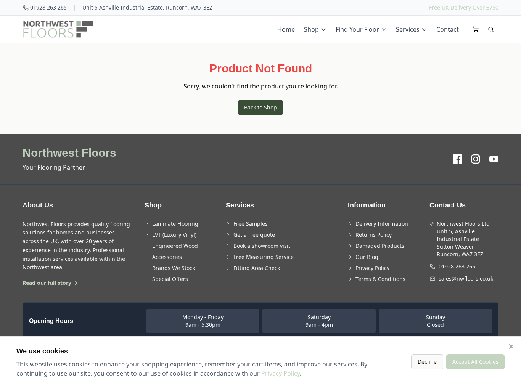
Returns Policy (373, 234)
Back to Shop (260, 107)
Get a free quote (254, 234)
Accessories (167, 256)
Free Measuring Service (263, 256)
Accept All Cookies (475, 361)
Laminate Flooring (175, 223)
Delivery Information (381, 223)
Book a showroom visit (261, 245)
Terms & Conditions (380, 279)
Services (408, 29)
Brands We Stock (173, 267)
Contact (447, 29)
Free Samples (250, 223)
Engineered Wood (175, 245)
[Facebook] (457, 159)
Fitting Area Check (256, 267)
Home (286, 29)
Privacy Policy (372, 267)
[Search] (490, 29)
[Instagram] (475, 159)
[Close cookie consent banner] (511, 346)
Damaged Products (379, 245)
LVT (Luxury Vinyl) (174, 234)
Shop (311, 29)
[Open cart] (475, 29)
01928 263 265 (48, 7)
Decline (427, 361)
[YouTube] (493, 159)
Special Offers (170, 279)
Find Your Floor (357, 29)
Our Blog (366, 256)
